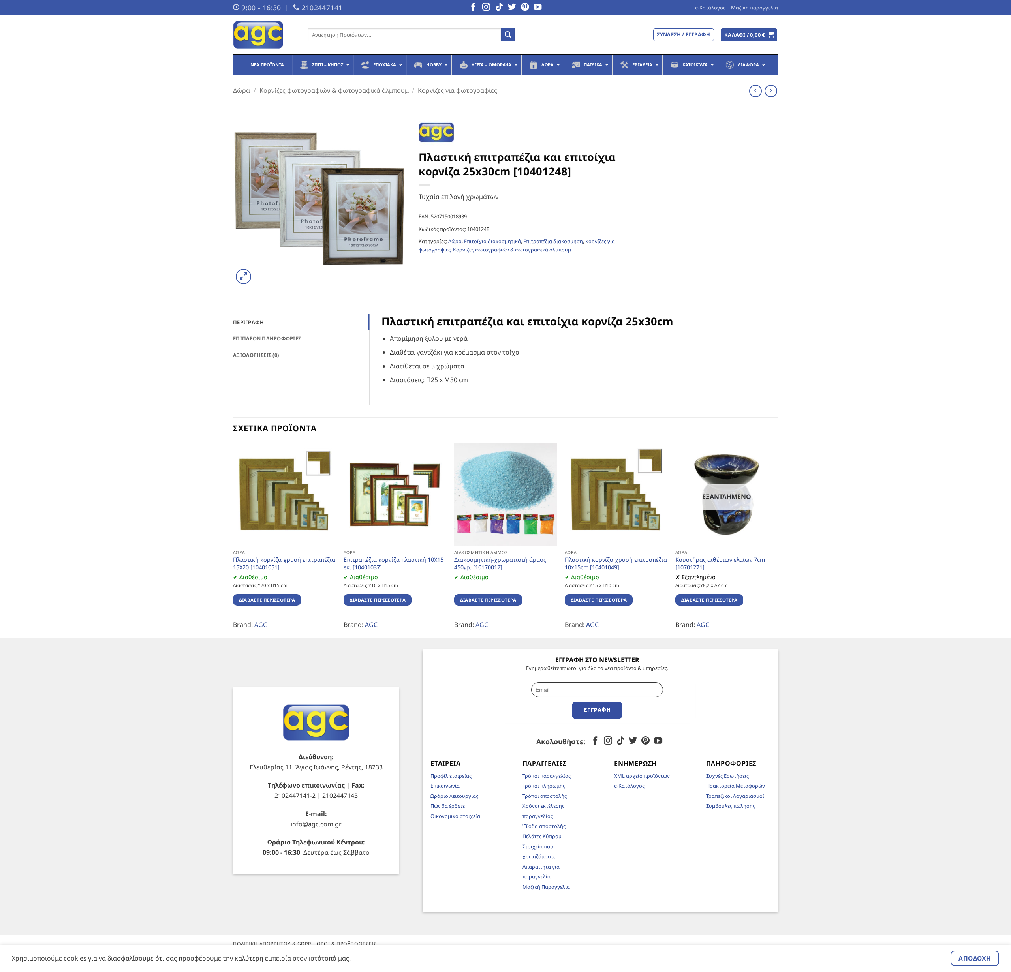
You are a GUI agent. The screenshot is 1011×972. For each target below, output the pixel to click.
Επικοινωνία (445, 785)
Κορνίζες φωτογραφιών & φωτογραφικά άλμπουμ (334, 90)
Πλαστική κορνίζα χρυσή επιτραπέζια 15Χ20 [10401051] (284, 563)
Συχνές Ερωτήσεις (727, 775)
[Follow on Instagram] (486, 7)
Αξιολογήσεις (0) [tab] (256, 354)
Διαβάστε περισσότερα (267, 600)
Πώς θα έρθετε (447, 805)
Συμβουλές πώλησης (730, 805)
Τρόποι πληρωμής (543, 785)
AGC (260, 624)
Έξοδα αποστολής (544, 825)
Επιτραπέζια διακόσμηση (553, 241)
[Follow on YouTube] (537, 7)
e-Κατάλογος (710, 7)
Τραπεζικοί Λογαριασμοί (735, 795)
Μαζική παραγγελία (754, 7)
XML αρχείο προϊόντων (642, 775)
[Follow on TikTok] (499, 7)
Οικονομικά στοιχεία (455, 816)
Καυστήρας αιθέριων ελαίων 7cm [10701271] (720, 563)
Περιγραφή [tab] (248, 322)
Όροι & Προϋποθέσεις (347, 943)
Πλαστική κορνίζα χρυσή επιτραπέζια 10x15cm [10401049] (616, 563)
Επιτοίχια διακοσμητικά (492, 241)
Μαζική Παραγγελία (546, 886)
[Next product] (755, 91)
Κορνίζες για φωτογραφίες (457, 90)
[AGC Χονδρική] (264, 34)
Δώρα (241, 90)
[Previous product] (771, 91)
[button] (749, 34)
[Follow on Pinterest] (525, 7)
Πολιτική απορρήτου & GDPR (272, 943)
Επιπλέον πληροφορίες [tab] (267, 338)
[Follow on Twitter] (512, 7)
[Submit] (508, 34)
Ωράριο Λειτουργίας (454, 795)
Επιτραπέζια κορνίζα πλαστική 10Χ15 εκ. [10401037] (393, 563)
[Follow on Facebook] (473, 7)
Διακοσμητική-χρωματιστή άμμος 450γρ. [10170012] (500, 563)
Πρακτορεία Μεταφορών (735, 785)
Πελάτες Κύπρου (542, 836)
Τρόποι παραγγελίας (546, 775)
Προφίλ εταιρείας (451, 775)
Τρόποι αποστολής (544, 795)
